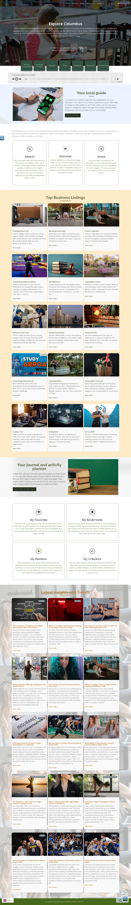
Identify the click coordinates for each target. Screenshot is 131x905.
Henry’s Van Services (21, 333)
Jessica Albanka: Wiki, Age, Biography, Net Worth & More (29, 685)
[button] (73, 115)
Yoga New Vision (55, 381)
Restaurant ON (90, 333)
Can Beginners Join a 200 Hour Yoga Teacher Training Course (27, 802)
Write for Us (91, 3)
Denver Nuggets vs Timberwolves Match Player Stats (29, 861)
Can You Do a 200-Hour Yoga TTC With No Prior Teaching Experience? (101, 626)
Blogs (82, 3)
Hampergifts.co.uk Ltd (94, 381)
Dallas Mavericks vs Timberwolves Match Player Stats (65, 861)
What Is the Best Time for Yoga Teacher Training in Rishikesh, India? (101, 685)
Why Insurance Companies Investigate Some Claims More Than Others (28, 626)
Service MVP (89, 432)
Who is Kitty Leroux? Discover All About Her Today (64, 685)
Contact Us (100, 3)
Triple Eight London (92, 282)
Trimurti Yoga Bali (92, 231)
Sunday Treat (18, 432)
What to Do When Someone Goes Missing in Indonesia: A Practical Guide (65, 626)
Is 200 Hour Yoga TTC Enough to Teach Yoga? (100, 802)
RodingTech (53, 432)
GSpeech (119, 81)
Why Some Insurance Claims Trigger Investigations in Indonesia (27, 744)
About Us (75, 3)
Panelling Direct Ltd (20, 231)
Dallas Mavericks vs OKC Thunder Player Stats (100, 861)
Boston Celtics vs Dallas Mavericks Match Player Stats (65, 744)
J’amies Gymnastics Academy (24, 282)
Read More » (17, 248)
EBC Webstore (54, 282)
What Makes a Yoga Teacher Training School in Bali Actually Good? (99, 744)
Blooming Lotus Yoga (57, 231)
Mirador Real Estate (56, 333)
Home (68, 3)
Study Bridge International (23, 381)
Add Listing (123, 3)
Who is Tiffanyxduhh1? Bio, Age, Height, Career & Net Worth (64, 802)
